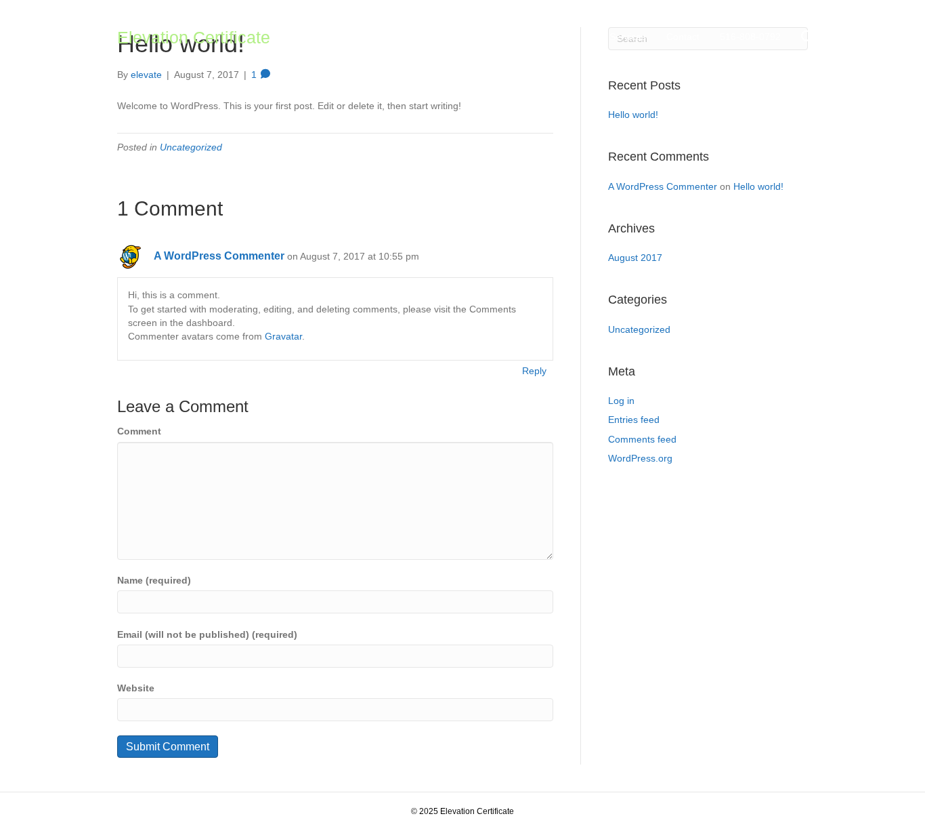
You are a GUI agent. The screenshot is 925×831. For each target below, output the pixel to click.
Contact (683, 36)
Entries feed (634, 419)
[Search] (799, 37)
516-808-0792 (750, 36)
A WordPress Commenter (219, 256)
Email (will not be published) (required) (207, 634)
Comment (139, 431)
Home (512, 36)
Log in (621, 400)
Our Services (618, 36)
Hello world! (633, 114)
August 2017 (635, 257)
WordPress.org (640, 458)
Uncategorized (191, 147)
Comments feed (642, 439)
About (557, 36)
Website (135, 688)
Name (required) (154, 580)
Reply (534, 370)
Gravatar (283, 336)
